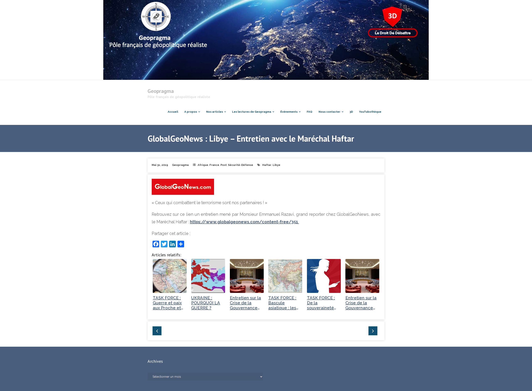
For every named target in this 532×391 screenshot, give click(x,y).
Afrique (203, 165)
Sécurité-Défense (240, 165)
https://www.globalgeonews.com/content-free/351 (244, 221)
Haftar (266, 165)
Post (223, 165)
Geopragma (180, 165)
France (214, 165)
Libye (276, 165)
